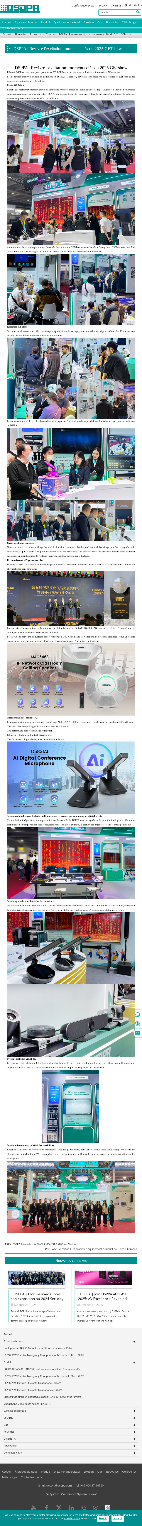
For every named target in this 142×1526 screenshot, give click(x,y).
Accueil (6, 22)
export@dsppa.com (59, 1486)
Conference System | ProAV (89, 6)
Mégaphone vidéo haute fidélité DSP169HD (27, 1404)
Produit (45, 22)
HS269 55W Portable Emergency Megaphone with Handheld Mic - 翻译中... (45, 1376)
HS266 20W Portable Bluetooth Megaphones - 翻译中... (34, 1390)
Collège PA (10, 1439)
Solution (89, 22)
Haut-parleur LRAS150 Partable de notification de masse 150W (38, 1348)
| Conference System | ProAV (78, 1494)
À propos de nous (26, 22)
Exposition (36, 35)
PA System (52, 1494)
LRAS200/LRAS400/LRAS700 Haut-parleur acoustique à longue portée (42, 1369)
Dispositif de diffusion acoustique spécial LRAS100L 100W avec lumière (42, 1397)
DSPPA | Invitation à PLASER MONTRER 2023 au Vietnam (45, 1244)
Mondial (134, 5)
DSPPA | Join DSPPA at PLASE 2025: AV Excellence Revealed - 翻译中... (103, 1296)
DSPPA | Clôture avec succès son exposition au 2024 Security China (37, 1296)
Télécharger (130, 22)
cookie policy (72, 1519)
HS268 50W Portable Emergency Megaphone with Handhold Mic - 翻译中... (45, 1355)
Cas (99, 22)
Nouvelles (112, 22)
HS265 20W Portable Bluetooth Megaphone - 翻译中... (33, 1383)
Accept (117, 1519)
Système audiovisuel (67, 22)
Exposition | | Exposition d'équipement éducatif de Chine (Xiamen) (97, 1249)
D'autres (50, 35)
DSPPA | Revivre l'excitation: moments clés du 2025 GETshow (95, 35)
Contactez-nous (12, 28)
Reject (103, 1519)
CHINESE (116, 6)
